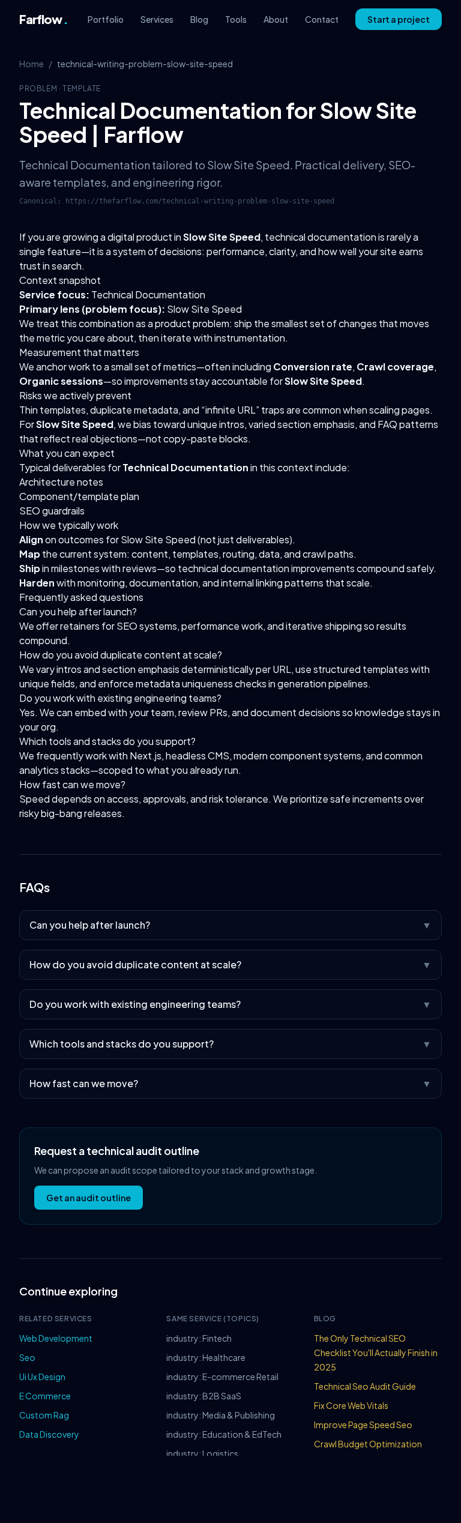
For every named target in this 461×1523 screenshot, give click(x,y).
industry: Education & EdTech (224, 1434)
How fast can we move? (72, 784)
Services (156, 19)
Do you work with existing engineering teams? (120, 698)
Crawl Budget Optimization (368, 1443)
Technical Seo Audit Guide (365, 1386)
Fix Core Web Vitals (351, 1405)
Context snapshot (60, 280)
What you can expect (67, 453)
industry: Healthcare (206, 1357)
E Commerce (45, 1395)
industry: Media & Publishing (220, 1415)
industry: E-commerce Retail (222, 1376)
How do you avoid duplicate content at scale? (120, 654)
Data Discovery (49, 1434)
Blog (199, 19)
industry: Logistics (202, 1453)
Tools (236, 19)
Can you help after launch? (78, 611)
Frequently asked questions (81, 597)
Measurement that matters (79, 352)
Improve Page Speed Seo (363, 1424)
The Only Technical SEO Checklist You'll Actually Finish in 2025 (376, 1352)
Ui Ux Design (42, 1376)
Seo (27, 1357)
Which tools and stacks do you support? (107, 741)
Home (31, 63)
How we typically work (68, 525)
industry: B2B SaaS (203, 1395)
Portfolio (106, 19)
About (276, 19)
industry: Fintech (199, 1338)
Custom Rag (44, 1415)
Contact (322, 19)
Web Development (55, 1338)
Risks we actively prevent (75, 395)
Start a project (398, 19)
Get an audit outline (88, 1197)
